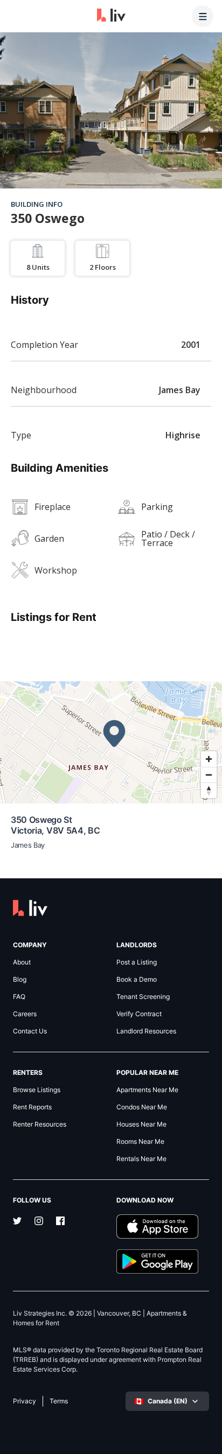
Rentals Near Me (141, 1159)
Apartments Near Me (147, 1090)
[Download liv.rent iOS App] (162, 1226)
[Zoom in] (209, 759)
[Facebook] (60, 1221)
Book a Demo (136, 979)
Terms (59, 1401)
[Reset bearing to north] (209, 790)
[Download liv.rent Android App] (162, 1261)
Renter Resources (39, 1124)
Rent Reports (32, 1107)
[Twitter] (17, 1221)
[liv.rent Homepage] (111, 16)
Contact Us (30, 1031)
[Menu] (202, 16)
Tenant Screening (143, 997)
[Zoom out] (209, 774)
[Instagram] (38, 1221)
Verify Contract (139, 1014)
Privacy (24, 1401)
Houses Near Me (141, 1124)
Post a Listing (136, 962)
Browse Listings (36, 1090)
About (22, 962)
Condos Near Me (141, 1107)
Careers (25, 1014)
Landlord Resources (146, 1031)
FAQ (19, 997)
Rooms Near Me (140, 1141)
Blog (19, 979)
